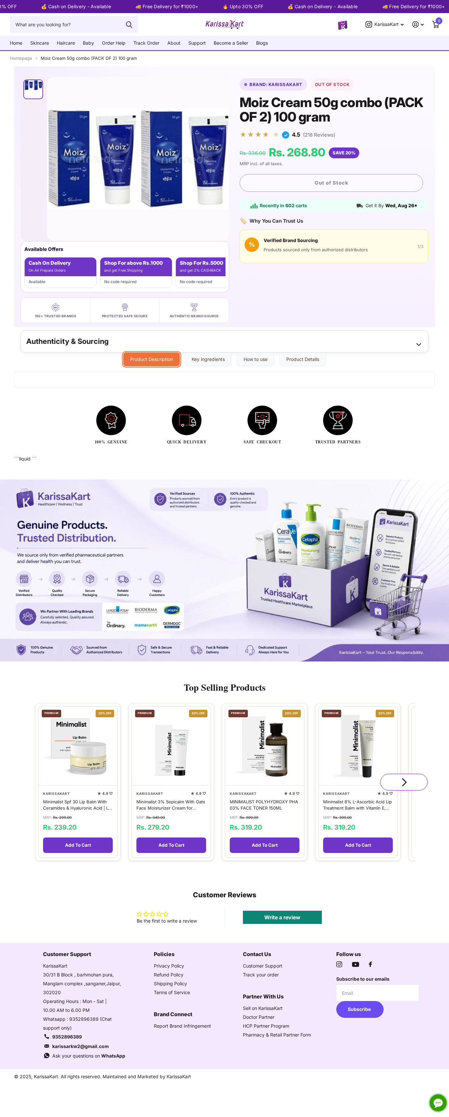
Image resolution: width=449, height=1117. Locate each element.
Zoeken (129, 24)
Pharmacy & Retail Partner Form (277, 1035)
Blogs (262, 43)
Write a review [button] (282, 917)
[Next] (404, 782)
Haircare (66, 43)
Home (16, 43)
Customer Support (262, 966)
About (173, 43)
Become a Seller (231, 43)
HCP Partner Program (266, 1026)
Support (197, 43)
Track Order (146, 43)
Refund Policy (168, 974)
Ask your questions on (88, 1056)
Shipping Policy (170, 983)
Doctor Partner (258, 1017)
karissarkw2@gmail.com (80, 1046)
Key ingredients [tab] (208, 359)
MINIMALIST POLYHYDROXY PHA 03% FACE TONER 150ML (264, 805)
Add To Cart (78, 845)
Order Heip (114, 43)
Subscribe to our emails (363, 979)
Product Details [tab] (302, 359)
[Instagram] (339, 964)
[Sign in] (418, 24)
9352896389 (67, 1036)
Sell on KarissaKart (263, 1008)
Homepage (21, 58)
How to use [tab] (256, 359)
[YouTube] (355, 964)
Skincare (39, 43)
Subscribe (360, 1009)
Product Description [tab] (151, 359)
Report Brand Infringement (182, 1026)
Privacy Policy (169, 966)
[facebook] (370, 964)
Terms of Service (172, 992)
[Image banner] (224, 570)
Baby (88, 43)
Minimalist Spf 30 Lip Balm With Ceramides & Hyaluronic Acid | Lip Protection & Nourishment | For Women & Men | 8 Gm (77, 805)
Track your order (261, 974)
